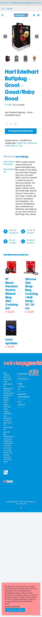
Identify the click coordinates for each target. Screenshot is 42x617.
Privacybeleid (21, 504)
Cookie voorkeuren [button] (12, 606)
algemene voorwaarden (21, 395)
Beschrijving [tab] (8, 156)
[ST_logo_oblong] (21, 14)
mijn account (21, 403)
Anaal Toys (22, 143)
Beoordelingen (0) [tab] (8, 170)
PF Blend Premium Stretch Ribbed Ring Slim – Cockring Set (11, 294)
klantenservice (21, 374)
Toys (20, 145)
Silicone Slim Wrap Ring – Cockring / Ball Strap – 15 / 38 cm (31, 294)
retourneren (21, 379)
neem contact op (21, 386)
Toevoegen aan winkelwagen (20, 131)
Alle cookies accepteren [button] (15, 610)
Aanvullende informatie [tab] (8, 162)
